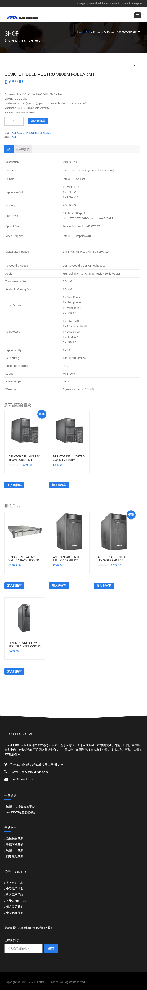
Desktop (21, 133)
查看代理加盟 (14, 913)
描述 (9, 149)
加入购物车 (38, 121)
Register (138, 3)
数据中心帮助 (14, 850)
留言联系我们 (14, 906)
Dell (88, 32)
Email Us (118, 3)
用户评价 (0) (23, 149)
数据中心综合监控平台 (20, 806)
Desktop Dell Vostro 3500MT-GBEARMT (24, 458)
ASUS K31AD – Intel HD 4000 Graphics (112, 558)
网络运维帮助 (14, 856)
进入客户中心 (14, 883)
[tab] (9, 149)
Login (128, 3)
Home (79, 32)
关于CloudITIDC (16, 901)
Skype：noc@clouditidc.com (95, 3)
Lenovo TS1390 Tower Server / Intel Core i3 (24, 644)
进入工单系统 (14, 894)
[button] (133, 64)
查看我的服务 (14, 889)
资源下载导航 (14, 844)
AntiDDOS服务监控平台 (21, 812)
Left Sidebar (44, 133)
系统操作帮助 (14, 838)
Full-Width (31, 133)
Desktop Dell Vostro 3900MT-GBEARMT (69, 458)
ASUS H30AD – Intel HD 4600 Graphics (67, 558)
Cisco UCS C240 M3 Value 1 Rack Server (23, 558)
